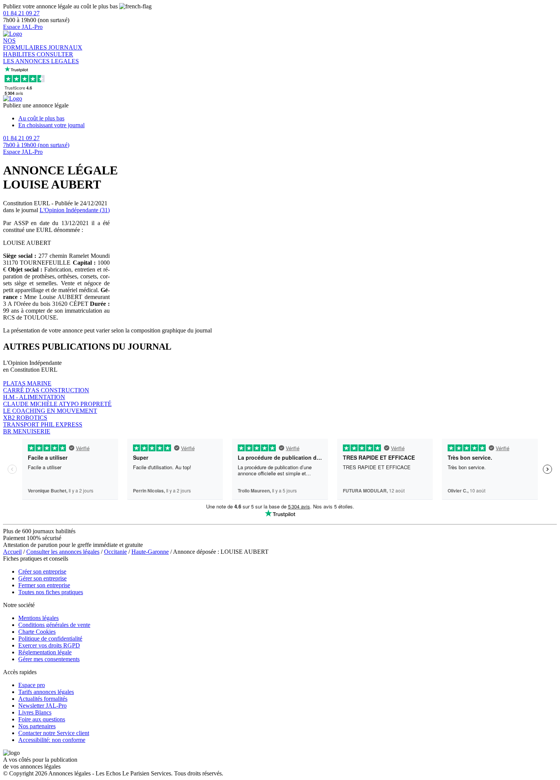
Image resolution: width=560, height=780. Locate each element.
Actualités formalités (42, 698)
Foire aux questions (41, 719)
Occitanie (115, 551)
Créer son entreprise (42, 571)
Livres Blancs (34, 712)
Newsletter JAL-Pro (42, 705)
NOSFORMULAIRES (25, 44)
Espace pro (31, 685)
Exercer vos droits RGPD (49, 645)
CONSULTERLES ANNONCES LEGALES (41, 57)
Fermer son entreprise (44, 585)
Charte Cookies (37, 631)
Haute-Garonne (150, 551)
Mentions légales (38, 618)
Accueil (12, 551)
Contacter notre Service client (53, 733)
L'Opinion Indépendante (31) (75, 210)
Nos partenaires (37, 726)
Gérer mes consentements (49, 659)
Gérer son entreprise (42, 578)
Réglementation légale (45, 652)
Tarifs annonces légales (46, 692)
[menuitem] (287, 118)
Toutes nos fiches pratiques (50, 592)
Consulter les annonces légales (62, 551)
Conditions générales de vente (54, 625)
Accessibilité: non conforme (51, 740)
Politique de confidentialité (50, 638)
